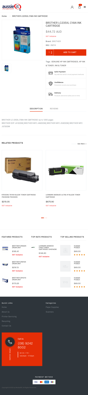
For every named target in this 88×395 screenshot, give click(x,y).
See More (81, 144)
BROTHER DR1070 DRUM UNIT (19, 278)
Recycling (6, 321)
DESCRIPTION (36, 109)
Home (4, 16)
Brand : (49, 41)
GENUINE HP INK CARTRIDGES (64, 62)
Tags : (48, 62)
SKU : (48, 45)
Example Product (77, 247)
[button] (79, 7)
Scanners (50, 312)
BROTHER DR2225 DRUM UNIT (19, 247)
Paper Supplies (52, 307)
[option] (22, 40)
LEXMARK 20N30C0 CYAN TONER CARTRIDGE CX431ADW (48, 247)
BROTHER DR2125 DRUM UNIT (19, 262)
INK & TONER (60, 66)
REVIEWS (54, 109)
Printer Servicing (9, 317)
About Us (6, 312)
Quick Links (7, 303)
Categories (51, 303)
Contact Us (6, 326)
